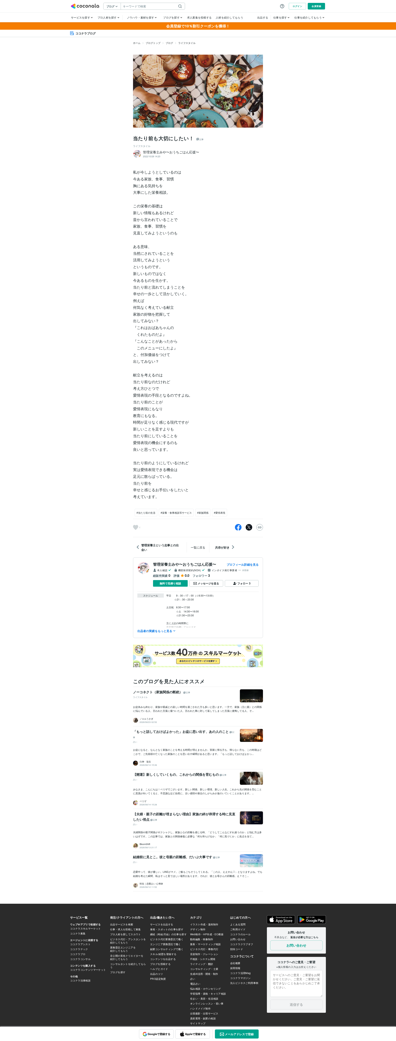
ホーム (136, 43)
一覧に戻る (198, 547)
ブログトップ (153, 43)
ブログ (169, 43)
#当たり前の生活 (146, 512)
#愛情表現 (219, 512)
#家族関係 (203, 512)
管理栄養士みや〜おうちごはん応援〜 (184, 564)
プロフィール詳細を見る (243, 564)
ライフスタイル (187, 43)
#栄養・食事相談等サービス (176, 512)
